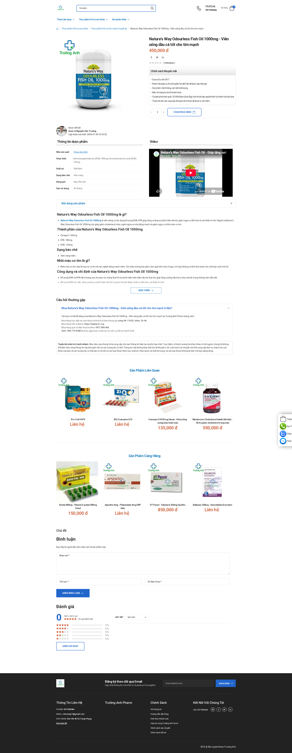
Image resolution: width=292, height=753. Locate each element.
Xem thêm (144, 290)
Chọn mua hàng (182, 112)
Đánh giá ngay (70, 646)
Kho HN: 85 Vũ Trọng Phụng (79, 719)
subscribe (224, 683)
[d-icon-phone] (200, 8)
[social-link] (213, 709)
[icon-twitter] (157, 57)
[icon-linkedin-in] (163, 57)
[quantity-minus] (151, 112)
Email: (59, 714)
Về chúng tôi (156, 709)
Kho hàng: (61, 719)
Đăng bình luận (71, 593)
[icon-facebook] (151, 57)
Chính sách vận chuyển (160, 728)
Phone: (59, 709)
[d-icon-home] (57, 28)
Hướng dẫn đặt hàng (160, 714)
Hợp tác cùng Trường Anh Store (164, 723)
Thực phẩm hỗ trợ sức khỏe (92, 19)
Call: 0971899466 (200, 710)
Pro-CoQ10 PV (78, 419)
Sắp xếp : (119, 617)
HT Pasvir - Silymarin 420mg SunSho (167, 505)
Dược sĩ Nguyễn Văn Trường (82, 131)
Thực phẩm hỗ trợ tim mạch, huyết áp (109, 28)
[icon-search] (152, 8)
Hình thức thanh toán (160, 719)
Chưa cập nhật (81, 152)
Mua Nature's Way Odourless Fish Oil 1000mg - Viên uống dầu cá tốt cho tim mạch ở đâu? (116, 308)
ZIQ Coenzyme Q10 (123, 419)
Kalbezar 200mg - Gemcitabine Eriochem (212, 505)
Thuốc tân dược (64, 19)
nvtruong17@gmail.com (73, 714)
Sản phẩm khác (119, 19)
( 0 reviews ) (169, 63)
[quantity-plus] (163, 112)
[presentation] (231, 406)
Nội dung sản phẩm (73, 203)
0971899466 (211, 10)
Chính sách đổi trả (158, 732)
